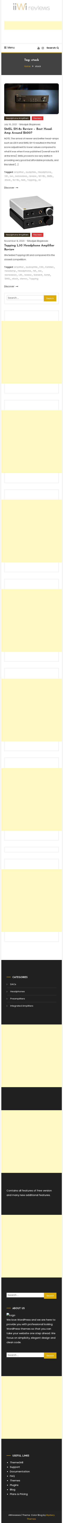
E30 (41, 267)
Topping (31, 179)
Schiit (47, 274)
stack (8, 179)
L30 (20, 274)
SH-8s (41, 176)
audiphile (31, 172)
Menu (11, 47)
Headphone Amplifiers (17, 118)
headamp (10, 270)
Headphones (17, 991)
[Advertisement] (33, 25)
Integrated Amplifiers (21, 1005)
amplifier (19, 172)
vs (39, 179)
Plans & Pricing (19, 1494)
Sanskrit (38, 274)
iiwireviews (21, 176)
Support (15, 1467)
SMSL (49, 176)
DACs (13, 984)
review (32, 176)
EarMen (49, 267)
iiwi (11, 176)
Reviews (37, 118)
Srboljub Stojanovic (29, 124)
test (23, 179)
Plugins (14, 1485)
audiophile (31, 267)
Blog (12, 1489)
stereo (23, 278)
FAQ (12, 1476)
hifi (6, 176)
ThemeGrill (16, 1462)
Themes (15, 1480)
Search (51, 47)
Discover (9, 187)
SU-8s (16, 179)
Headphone (44, 172)
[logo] (11, 1315)
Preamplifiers (17, 998)
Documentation (20, 1471)
